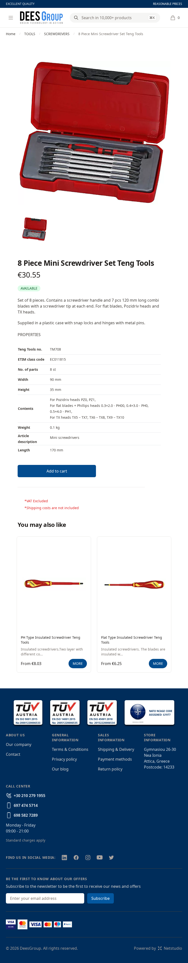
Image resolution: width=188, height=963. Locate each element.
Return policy (110, 769)
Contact (13, 754)
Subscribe (100, 898)
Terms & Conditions (70, 749)
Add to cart (57, 471)
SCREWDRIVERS (57, 33)
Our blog (60, 769)
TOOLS (29, 33)
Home (10, 33)
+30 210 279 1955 (29, 795)
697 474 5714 (26, 805)
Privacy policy (64, 759)
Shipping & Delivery (116, 749)
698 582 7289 (26, 815)
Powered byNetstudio (158, 948)
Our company (18, 744)
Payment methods (115, 759)
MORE (78, 663)
